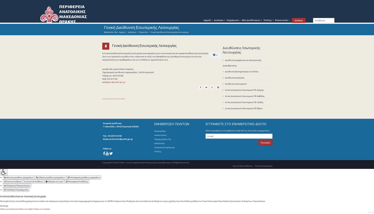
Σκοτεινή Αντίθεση (34, 181)
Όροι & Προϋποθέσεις (243, 166)
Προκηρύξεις (160, 131)
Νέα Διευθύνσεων (251, 20)
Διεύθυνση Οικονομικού (236, 84)
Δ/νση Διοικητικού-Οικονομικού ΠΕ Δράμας (244, 90)
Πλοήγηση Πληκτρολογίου (18, 185)
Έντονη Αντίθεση (13, 181)
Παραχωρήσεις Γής (162, 139)
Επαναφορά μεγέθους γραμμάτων (84, 177)
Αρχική (207, 20)
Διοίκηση (218, 20)
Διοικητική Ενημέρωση (164, 147)
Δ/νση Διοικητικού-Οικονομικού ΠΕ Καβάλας (245, 96)
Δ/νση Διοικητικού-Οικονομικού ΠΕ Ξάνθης (244, 102)
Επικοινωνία (281, 20)
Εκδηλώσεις (159, 143)
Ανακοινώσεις (160, 135)
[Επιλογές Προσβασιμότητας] (4, 172)
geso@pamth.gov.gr (116, 82)
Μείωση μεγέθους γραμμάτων (19, 177)
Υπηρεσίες (143, 32)
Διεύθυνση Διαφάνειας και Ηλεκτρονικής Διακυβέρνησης (242, 63)
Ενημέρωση (233, 20)
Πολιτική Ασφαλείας (263, 166)
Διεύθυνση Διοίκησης (234, 77)
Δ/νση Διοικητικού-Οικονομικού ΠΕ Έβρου (244, 108)
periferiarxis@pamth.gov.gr (121, 139)
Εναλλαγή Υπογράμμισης (17, 189)
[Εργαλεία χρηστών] (215, 55)
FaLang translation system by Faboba (113, 98)
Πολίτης (268, 20)
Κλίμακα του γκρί (55, 181)
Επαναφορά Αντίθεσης (77, 181)
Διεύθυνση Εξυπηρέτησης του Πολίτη (241, 71)
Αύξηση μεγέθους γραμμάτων (51, 177)
